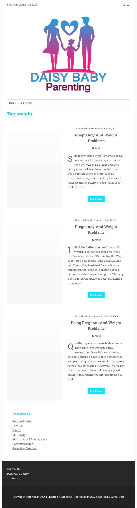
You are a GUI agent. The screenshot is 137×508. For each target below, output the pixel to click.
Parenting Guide (22, 444)
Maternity (19, 435)
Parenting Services (24, 448)
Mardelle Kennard (94, 128)
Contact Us (14, 469)
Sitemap (12, 478)
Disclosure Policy (18, 473)
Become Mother (22, 421)
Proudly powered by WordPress (105, 496)
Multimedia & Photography (29, 439)
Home (12, 103)
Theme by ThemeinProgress (65, 496)
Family (17, 426)
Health (16, 430)
